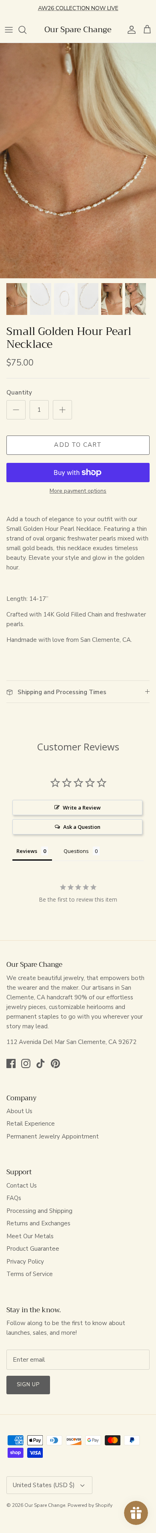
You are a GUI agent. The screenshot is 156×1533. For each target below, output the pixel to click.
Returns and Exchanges (38, 1223)
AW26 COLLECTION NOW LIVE (78, 8)
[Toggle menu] (9, 30)
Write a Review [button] (82, 807)
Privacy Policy (25, 1262)
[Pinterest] (55, 1063)
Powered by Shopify (90, 1505)
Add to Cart (78, 445)
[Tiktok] (40, 1063)
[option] (78, 160)
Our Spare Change (44, 1505)
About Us (19, 1111)
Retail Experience (30, 1124)
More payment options (78, 491)
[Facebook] (11, 1063)
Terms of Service (29, 1274)
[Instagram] (25, 1063)
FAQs (13, 1198)
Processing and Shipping (39, 1211)
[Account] (129, 30)
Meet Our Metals (30, 1236)
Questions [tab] (76, 851)
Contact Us (21, 1186)
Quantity (19, 392)
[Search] (26, 30)
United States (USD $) (44, 1485)
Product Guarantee (32, 1249)
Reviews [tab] (26, 851)
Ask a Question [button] (81, 826)
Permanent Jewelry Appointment (52, 1136)
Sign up (28, 1384)
